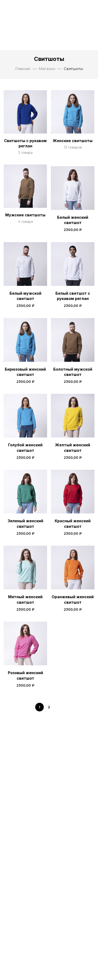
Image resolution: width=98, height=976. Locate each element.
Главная (22, 68)
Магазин (47, 68)
